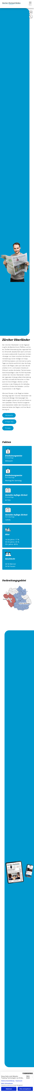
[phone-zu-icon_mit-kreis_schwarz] (31, 17)
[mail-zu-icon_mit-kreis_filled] (31, 12)
